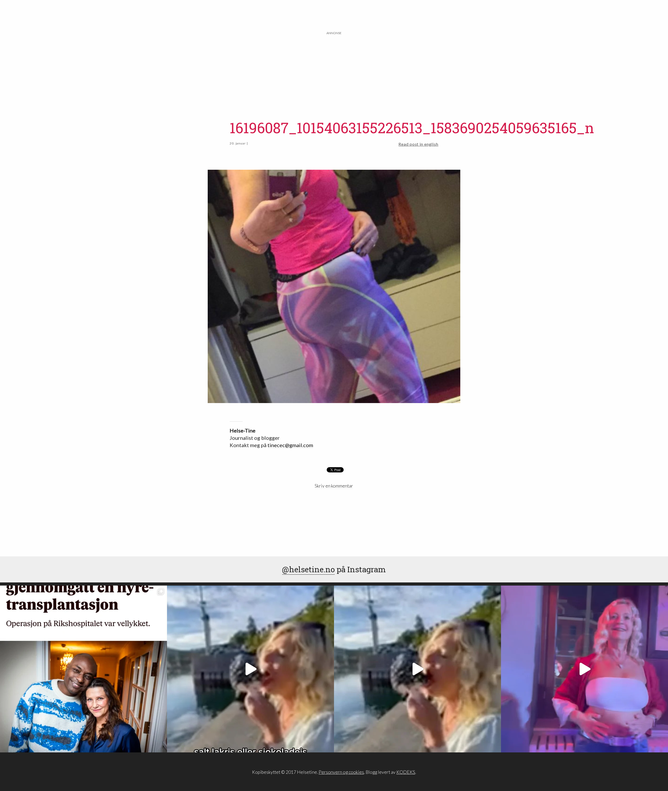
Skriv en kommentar (334, 486)
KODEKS (405, 772)
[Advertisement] (334, 72)
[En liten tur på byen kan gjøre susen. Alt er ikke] (584, 669)
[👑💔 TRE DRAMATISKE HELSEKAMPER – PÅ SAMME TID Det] (83, 669)
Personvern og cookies (341, 772)
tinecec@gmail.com (290, 445)
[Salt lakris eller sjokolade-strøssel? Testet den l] (250, 669)
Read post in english (418, 144)
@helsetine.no (308, 569)
